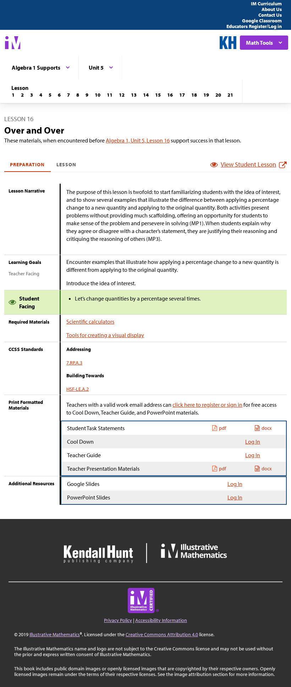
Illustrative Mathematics (54, 634)
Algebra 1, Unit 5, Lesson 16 (138, 140)
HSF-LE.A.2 (77, 389)
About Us (272, 9)
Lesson (66, 164)
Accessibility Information (161, 620)
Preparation (27, 164)
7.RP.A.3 (74, 363)
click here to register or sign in (207, 404)
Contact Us (270, 15)
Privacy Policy (118, 620)
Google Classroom (262, 20)
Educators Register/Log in (254, 26)
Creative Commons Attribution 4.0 (162, 634)
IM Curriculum (266, 3)
